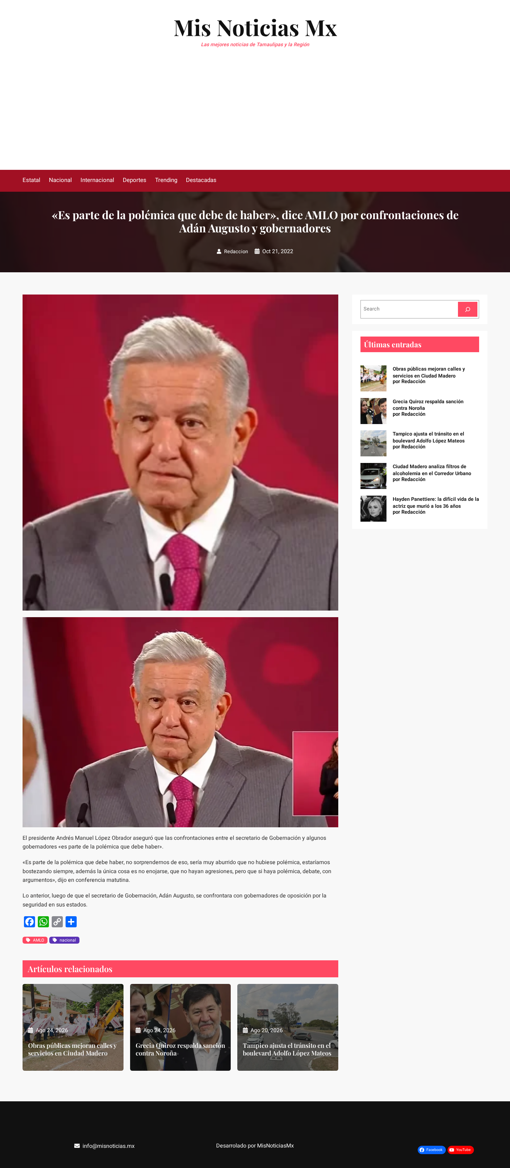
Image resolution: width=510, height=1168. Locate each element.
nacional (68, 940)
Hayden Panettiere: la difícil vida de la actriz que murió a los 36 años (436, 503)
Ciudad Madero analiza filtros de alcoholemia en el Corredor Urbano (432, 470)
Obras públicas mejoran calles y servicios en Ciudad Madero (72, 1049)
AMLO (38, 940)
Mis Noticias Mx (255, 27)
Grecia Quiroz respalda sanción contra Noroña (180, 1049)
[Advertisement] (255, 117)
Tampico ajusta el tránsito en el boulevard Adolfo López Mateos (287, 1049)
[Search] (467, 309)
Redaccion (236, 251)
